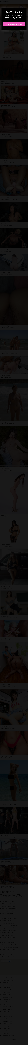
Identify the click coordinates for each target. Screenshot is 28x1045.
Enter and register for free (14, 24)
